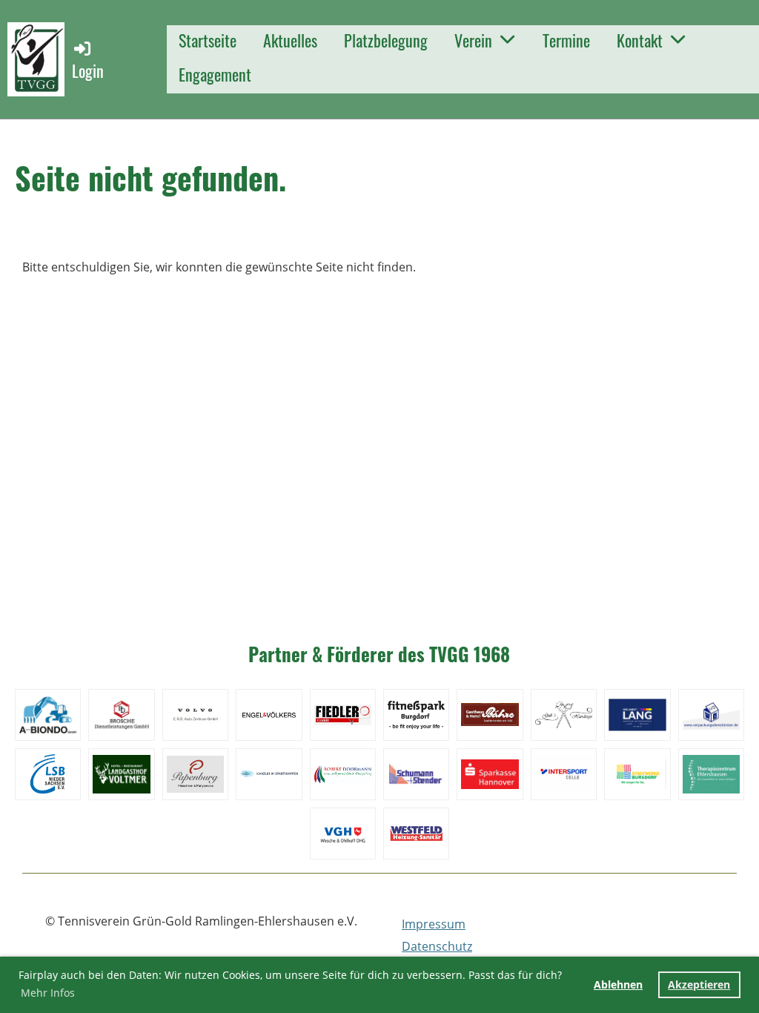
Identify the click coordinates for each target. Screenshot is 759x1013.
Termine (566, 40)
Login (88, 70)
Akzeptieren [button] (699, 984)
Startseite (207, 40)
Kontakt (640, 40)
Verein (473, 40)
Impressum (433, 924)
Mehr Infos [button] (48, 993)
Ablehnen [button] (618, 984)
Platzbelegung (386, 40)
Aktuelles (290, 40)
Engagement (215, 74)
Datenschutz (437, 946)
